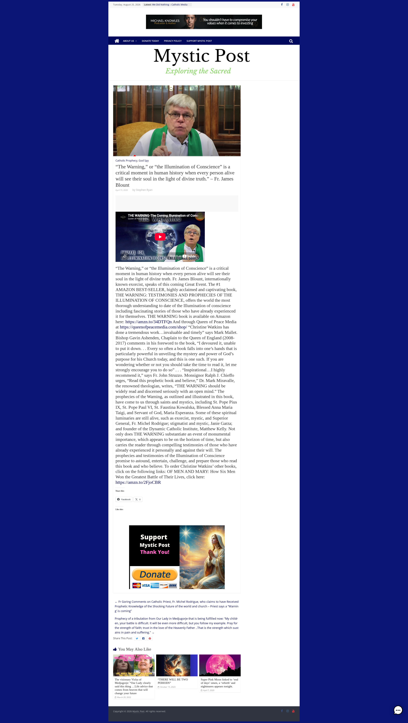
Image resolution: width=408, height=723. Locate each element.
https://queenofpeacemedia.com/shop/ (153, 326)
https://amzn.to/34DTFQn (148, 321)
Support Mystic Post (199, 40)
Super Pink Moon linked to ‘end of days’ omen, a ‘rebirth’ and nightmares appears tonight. (219, 683)
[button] (398, 711)
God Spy (144, 160)
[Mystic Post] (116, 41)
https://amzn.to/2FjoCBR (138, 482)
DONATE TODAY (150, 40)
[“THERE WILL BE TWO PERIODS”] (177, 656)
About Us (128, 40)
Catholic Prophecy (126, 160)
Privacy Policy (173, 40)
